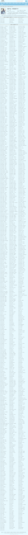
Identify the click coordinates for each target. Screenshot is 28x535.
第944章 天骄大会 (11, 424)
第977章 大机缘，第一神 (12, 438)
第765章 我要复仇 (20, 348)
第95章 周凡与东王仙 (11, 65)
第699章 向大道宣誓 (20, 320)
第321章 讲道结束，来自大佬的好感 (22, 160)
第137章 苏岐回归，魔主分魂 (12, 83)
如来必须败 (9, 15)
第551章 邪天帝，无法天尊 (12, 258)
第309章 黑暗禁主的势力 (21, 155)
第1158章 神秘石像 (20, 514)
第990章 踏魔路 (20, 443)
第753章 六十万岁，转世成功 (21, 343)
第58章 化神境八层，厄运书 (3, 50)
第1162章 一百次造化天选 (3, 517)
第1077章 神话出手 (20, 480)
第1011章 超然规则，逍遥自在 (21, 452)
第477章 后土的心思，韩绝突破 (21, 226)
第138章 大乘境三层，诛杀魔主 (21, 83)
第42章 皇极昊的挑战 (20, 42)
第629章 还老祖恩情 (11, 291)
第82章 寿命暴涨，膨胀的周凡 (3, 60)
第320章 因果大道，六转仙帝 (12, 160)
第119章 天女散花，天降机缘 (12, 75)
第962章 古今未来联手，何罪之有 (12, 432)
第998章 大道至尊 (11, 447)
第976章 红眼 (1, 438)
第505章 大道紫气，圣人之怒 (3, 239)
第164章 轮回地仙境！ (11, 94)
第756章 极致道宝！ (20, 344)
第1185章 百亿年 (11, 21)
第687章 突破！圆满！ (20, 315)
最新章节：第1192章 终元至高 (20, 11)
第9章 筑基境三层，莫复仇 (21, 28)
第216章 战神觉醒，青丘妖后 (21, 116)
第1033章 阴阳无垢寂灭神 (3, 462)
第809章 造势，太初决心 (12, 367)
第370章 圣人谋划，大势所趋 (3, 182)
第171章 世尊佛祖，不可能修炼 (21, 97)
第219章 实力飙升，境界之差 (21, 117)
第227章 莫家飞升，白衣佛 (12, 121)
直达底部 (25, 10)
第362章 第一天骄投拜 (11, 178)
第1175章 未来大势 (11, 522)
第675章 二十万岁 (20, 310)
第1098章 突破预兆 (20, 489)
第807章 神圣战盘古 (20, 366)
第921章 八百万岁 (20, 414)
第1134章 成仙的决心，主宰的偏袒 (22, 504)
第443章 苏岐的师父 (11, 212)
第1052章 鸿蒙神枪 (11, 470)
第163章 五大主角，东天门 (3, 94)
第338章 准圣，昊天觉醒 (12, 168)
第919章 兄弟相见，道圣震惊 (3, 414)
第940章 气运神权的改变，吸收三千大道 (4, 423)
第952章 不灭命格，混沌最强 (3, 428)
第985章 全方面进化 (2, 442)
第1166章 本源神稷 (11, 518)
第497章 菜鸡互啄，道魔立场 (12, 235)
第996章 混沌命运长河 (20, 446)
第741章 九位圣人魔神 (20, 338)
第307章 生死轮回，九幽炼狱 (3, 155)
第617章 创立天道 (11, 286)
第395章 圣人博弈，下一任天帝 (12, 192)
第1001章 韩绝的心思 (11, 448)
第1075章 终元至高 (2, 480)
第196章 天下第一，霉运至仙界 (3, 108)
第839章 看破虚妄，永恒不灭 (12, 380)
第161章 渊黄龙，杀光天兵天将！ (12, 93)
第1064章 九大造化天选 (11, 475)
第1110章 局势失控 (20, 494)
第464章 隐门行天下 (11, 221)
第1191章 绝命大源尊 (20, 528)
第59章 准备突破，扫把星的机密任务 (13, 50)
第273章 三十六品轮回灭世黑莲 (21, 140)
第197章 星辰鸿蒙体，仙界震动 (12, 108)
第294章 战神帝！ (20, 149)
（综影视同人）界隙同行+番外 (13, 532)
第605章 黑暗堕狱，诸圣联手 (12, 281)
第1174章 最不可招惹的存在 (3, 522)
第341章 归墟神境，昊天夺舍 (12, 169)
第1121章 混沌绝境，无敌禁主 (12, 499)
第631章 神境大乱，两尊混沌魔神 (3, 292)
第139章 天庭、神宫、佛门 (3, 84)
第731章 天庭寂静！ (11, 334)
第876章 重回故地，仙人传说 (21, 395)
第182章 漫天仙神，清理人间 (12, 102)
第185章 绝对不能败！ (11, 103)
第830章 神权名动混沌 (11, 376)
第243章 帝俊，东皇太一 (21, 127)
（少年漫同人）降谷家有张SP (7, 532)
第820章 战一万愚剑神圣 (3, 372)
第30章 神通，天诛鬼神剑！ (21, 37)
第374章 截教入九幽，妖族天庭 (12, 183)
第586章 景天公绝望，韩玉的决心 (3, 273)
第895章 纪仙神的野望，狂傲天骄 (3, 404)
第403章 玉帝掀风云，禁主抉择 (3, 196)
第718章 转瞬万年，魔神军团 (3, 329)
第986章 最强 (10, 442)
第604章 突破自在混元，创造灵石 (3, 281)
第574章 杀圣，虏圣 (2, 268)
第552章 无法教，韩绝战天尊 (21, 258)
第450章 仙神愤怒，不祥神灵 (21, 215)
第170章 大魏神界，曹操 (12, 97)
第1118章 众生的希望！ (11, 498)
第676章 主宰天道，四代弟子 (3, 311)
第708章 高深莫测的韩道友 (21, 324)
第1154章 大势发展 (11, 513)
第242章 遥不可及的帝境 (12, 127)
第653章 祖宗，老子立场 (12, 301)
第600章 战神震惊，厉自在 (21, 278)
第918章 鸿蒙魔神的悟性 (21, 413)
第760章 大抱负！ (2, 347)
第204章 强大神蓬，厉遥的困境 (21, 111)
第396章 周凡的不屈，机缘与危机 (21, 192)
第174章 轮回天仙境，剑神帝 (21, 98)
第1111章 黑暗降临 (2, 495)
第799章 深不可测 (2, 363)
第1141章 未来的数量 (2, 508)
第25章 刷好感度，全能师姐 (3, 36)
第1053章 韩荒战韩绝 (20, 470)
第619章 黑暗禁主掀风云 (3, 287)
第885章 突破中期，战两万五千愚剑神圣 (22, 399)
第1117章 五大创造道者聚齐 (3, 498)
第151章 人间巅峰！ (2, 89)
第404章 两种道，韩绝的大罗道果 (12, 196)
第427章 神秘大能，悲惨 (3, 206)
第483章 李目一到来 (20, 229)
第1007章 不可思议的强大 (12, 451)
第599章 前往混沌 (11, 278)
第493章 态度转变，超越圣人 (3, 234)
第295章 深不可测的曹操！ (3, 150)
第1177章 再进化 (2, 523)
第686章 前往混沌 (11, 315)
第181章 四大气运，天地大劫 (3, 102)
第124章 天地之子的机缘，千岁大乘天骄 (4, 78)
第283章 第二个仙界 (2, 145)
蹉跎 (16, 15)
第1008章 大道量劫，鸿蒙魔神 (21, 451)
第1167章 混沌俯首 (20, 518)
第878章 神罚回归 (11, 396)
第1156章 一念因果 (2, 514)
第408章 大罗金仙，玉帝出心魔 (21, 197)
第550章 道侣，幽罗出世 (3, 258)
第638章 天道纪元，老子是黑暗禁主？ (13, 295)
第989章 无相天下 (11, 443)
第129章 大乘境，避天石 (21, 79)
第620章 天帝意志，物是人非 (12, 287)
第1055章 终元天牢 (11, 471)
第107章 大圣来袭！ (11, 70)
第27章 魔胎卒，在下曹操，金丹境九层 (22, 36)
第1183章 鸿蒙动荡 (2, 22)
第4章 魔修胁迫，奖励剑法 (3, 27)
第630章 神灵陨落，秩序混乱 (21, 291)
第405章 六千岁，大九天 (21, 196)
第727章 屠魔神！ (2, 333)
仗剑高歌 (5, 15)
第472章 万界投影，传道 (3, 225)
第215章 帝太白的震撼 (11, 116)
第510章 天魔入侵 (20, 240)
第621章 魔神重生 (20, 287)
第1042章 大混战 (2, 466)
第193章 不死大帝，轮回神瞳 (3, 107)
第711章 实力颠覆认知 (20, 325)
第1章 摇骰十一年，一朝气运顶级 (3, 26)
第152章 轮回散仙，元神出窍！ (12, 89)
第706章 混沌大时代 (2, 324)
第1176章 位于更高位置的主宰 (21, 522)
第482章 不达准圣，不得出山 (12, 229)
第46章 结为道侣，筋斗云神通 (3, 45)
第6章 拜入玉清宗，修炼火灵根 (21, 27)
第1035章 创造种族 (20, 462)
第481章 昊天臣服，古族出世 (3, 229)
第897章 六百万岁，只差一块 (21, 404)
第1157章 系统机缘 (11, 514)
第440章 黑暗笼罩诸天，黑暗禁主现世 (13, 211)
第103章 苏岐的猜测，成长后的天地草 (4, 69)
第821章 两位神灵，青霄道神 (12, 372)
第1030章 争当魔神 (2, 461)
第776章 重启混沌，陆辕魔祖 (12, 353)
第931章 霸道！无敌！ (2, 419)
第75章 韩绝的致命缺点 (20, 56)
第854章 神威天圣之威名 (12, 386)
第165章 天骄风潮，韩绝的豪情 (21, 94)
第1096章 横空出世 (2, 489)
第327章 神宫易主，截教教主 (21, 163)
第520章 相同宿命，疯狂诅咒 (3, 245)
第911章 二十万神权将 (11, 410)
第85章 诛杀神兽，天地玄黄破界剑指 (4, 61)
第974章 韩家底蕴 (11, 437)
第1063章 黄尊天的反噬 (2, 475)
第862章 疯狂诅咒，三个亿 (3, 390)
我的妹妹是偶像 (20, 15)
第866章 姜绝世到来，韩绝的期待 (12, 391)
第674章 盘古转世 (11, 310)
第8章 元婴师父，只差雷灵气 (12, 28)
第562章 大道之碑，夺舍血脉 (3, 263)
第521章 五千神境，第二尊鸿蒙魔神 (13, 245)
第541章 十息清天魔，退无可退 (3, 254)
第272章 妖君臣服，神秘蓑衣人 (12, 140)
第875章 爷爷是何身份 (11, 395)
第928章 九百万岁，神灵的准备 (3, 418)
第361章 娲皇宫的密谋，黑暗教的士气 (4, 178)
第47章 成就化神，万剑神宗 (12, 45)
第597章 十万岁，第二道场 (21, 277)
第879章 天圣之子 (20, 396)
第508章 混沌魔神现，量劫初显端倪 (4, 240)
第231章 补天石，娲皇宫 (21, 122)
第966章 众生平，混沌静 (21, 433)
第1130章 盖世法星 (11, 503)
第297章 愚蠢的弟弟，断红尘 (21, 150)
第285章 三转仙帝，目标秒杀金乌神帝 (22, 145)
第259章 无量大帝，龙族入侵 (3, 135)
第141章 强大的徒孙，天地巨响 (21, 84)
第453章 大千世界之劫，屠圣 (21, 216)
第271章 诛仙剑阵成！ (2, 140)
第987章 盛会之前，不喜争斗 (21, 442)
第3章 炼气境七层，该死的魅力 (21, 26)
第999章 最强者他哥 (20, 447)
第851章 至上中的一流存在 (12, 385)
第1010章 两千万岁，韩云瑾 (12, 452)
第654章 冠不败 (20, 301)
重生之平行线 (11, 15)
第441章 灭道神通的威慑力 (21, 211)
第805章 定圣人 (2, 366)
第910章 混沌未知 (2, 410)
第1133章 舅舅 (10, 504)
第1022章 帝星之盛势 (11, 457)
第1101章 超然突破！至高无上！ (21, 490)
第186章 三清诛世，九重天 (21, 103)
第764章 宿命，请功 (11, 348)
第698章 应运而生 (11, 320)
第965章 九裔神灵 (11, 433)
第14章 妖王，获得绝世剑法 (12, 31)
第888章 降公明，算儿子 (21, 400)
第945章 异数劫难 (20, 424)
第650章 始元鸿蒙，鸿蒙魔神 (12, 300)
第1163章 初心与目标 (11, 517)
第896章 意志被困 (11, 404)
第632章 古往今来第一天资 (12, 292)
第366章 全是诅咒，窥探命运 (21, 179)
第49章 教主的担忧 (2, 46)
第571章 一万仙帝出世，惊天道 (3, 267)
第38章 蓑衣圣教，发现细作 (12, 41)
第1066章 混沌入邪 (2, 476)
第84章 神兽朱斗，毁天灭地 (21, 60)
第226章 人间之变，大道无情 (3, 121)
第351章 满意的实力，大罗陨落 (21, 173)
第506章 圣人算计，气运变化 (12, 239)
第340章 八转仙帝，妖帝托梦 (3, 169)
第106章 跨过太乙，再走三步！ (3, 70)
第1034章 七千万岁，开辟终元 (12, 462)
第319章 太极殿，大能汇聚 (3, 160)
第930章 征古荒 (20, 418)
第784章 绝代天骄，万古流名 (3, 357)
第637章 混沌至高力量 (2, 295)
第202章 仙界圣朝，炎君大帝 (3, 111)
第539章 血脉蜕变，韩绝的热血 (12, 253)
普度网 (1, 6)
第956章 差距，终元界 (11, 429)
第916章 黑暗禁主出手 (2, 413)
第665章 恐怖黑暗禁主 (11, 306)
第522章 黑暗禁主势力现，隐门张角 (22, 245)
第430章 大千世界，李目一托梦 (3, 207)
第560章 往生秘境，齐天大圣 (12, 262)
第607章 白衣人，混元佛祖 (3, 282)
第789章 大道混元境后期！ (21, 358)
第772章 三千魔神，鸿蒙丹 (3, 352)
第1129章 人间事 (2, 503)
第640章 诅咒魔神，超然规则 (3, 296)
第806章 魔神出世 (11, 366)
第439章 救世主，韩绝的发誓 (3, 211)
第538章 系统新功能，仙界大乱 (3, 253)
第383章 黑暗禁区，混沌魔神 (12, 187)
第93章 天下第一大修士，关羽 (21, 64)
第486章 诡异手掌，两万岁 (21, 230)
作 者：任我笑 (9, 10)
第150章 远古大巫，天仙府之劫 (21, 88)
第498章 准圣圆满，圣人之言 (21, 235)
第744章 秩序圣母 (20, 339)
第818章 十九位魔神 (11, 371)
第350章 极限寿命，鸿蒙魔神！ (12, 173)
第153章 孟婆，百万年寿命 (21, 89)
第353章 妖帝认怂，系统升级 (12, 174)
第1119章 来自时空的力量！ (21, 498)
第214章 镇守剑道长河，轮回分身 (3, 116)
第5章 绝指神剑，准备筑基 (12, 27)
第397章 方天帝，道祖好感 (3, 193)
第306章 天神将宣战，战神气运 (21, 154)
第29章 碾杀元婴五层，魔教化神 (12, 37)
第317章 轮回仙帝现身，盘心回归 (12, 159)
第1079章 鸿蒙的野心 (11, 481)
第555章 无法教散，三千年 (21, 259)
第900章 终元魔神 (20, 405)
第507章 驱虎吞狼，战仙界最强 (21, 239)
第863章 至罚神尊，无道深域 (12, 390)
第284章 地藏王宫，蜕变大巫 (12, 145)
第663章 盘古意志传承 (20, 305)
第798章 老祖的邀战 (20, 362)
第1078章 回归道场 (2, 481)
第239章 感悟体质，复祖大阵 (12, 126)
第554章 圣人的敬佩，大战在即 (12, 259)
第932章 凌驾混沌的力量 (12, 419)
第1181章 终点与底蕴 (20, 22)
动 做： (18, 10)
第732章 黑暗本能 (20, 334)
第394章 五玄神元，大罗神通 (3, 192)
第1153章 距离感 (2, 513)
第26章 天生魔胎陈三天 (11, 36)
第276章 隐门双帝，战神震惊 (21, 141)
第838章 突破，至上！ (2, 380)
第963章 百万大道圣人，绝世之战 (21, 432)
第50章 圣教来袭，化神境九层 (12, 46)
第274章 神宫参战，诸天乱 (3, 141)
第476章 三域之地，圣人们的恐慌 (12, 226)
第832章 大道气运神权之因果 (3, 377)
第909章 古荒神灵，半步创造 (21, 409)
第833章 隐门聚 (11, 377)
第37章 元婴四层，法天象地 (3, 41)
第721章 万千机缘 (2, 330)
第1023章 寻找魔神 (20, 457)
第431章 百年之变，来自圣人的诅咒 (13, 207)
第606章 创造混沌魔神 (20, 281)
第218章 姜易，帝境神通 (12, 117)
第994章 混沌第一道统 (2, 446)
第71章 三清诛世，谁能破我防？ (12, 55)
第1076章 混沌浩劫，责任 (12, 480)
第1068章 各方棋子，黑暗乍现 (21, 476)
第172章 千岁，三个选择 (3, 98)
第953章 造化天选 (11, 428)
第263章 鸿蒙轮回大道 (11, 136)
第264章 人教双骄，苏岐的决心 (21, 136)
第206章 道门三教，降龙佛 (12, 112)
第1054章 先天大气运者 (2, 471)
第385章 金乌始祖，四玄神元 (3, 188)
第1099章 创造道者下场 (2, 490)
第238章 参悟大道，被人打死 (3, 126)
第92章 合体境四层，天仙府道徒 (12, 64)
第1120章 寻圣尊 (2, 499)
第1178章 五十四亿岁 (11, 523)
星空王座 (7, 15)
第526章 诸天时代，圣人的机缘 (3, 248)
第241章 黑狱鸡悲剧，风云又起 (3, 127)
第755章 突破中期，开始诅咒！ (12, 344)
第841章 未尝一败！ (2, 381)
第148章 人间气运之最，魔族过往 (3, 88)
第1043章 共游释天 (11, 466)
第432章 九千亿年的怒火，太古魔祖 (22, 207)
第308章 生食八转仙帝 (11, 155)
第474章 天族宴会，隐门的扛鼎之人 (22, 225)
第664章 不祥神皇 (2, 306)
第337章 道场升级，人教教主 (3, 168)
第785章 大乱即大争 (11, 357)
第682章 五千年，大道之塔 (3, 314)
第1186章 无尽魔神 (2, 21)
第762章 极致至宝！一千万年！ (21, 347)
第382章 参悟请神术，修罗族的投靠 (4, 187)
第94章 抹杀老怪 (2, 65)
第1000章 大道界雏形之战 (3, 448)
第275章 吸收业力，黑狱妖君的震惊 (13, 141)
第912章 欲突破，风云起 (21, 410)
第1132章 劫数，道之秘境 (3, 504)
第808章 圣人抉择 (2, 367)
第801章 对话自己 (20, 363)
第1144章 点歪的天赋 (2, 509)
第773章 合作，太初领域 (12, 352)
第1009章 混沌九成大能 (2, 452)
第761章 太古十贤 (11, 347)
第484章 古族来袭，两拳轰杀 (3, 230)
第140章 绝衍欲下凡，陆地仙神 (12, 84)
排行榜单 (2, 4)
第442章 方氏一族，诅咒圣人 (3, 212)
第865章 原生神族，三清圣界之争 (3, 391)
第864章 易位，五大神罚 (21, 390)
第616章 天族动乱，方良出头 (3, 286)
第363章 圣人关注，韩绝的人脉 (21, 178)
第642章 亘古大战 (20, 296)
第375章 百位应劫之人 (20, 183)
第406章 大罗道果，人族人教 (3, 197)
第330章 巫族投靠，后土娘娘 (21, 164)
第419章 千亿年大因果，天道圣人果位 (13, 202)
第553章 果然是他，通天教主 (3, 259)
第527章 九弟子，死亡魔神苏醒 (12, 248)
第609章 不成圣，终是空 (21, 282)
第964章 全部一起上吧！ (3, 433)
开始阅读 (21, 10)
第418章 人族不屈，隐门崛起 (3, 202)
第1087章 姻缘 (1, 485)
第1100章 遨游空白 (11, 490)
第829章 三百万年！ (2, 376)
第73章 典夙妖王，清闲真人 (3, 56)
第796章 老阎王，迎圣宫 (3, 362)
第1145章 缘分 (10, 509)
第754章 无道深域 (2, 344)
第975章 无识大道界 (20, 437)
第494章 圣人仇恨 (11, 234)
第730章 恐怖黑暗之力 (2, 334)
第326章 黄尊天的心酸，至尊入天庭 (13, 163)
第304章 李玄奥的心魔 (2, 154)
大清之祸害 (14, 15)
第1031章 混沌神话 (11, 461)
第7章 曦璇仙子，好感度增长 (3, 28)
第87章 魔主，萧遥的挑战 (21, 61)
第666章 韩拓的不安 (20, 306)
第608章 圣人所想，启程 (12, 282)
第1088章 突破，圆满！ (11, 485)
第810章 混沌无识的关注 (21, 367)
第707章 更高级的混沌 (11, 324)
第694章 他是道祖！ (2, 319)
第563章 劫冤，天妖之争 (12, 263)
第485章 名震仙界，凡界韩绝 (12, 230)
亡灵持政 (18, 15)
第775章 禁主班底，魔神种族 (3, 353)
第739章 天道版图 (2, 338)
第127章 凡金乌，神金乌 (3, 79)
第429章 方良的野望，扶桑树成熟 (21, 206)
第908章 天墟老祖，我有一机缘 (12, 409)
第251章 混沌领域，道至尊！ (12, 131)
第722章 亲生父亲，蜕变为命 (12, 330)
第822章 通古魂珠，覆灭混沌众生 (21, 372)
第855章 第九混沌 (20, 386)
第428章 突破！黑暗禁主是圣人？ (12, 206)
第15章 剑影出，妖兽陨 (20, 31)
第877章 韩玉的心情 (2, 396)
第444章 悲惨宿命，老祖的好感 (21, 212)
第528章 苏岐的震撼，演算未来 (21, 248)
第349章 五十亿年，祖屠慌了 (3, 173)
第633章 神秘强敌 (20, 292)
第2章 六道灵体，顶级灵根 (12, 26)
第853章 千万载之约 (2, 386)
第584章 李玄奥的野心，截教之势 (12, 272)
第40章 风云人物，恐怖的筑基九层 (4, 42)
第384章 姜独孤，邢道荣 (21, 187)
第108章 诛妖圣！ (20, 70)
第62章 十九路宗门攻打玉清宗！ (12, 51)
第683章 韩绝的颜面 (11, 314)
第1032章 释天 (19, 461)
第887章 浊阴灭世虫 (11, 400)
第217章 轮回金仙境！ (2, 117)
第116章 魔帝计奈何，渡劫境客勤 (12, 74)
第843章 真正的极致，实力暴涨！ (21, 381)
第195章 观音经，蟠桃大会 (21, 107)
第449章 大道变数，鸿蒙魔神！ (12, 215)
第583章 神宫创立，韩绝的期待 (3, 272)
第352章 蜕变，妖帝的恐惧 (3, 174)
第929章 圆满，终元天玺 (12, 418)
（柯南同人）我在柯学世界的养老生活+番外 (21, 532)
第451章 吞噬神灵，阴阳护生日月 (3, 216)
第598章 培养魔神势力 (2, 278)
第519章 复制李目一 (20, 244)
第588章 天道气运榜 (20, 273)
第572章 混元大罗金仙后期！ (12, 267)
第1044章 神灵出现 (20, 466)
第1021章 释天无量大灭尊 (3, 457)
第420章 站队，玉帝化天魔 (21, 202)
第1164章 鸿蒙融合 (20, 517)
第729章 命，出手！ (20, 333)
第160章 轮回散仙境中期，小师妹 (3, 93)
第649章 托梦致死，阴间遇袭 (3, 300)
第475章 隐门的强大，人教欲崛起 (3, 226)
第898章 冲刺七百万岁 (2, 405)
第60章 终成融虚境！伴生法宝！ (21, 50)
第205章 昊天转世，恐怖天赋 (3, 112)
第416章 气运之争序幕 (11, 201)
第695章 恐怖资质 (11, 319)
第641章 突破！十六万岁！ (12, 296)
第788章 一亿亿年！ (11, 358)
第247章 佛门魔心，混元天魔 (3, 130)
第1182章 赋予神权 (11, 22)
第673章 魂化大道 (2, 310)
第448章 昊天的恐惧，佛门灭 (3, 215)
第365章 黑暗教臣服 (11, 179)
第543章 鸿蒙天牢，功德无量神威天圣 (22, 254)
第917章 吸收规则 (11, 413)
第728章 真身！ (11, 333)
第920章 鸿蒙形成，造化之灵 (12, 414)
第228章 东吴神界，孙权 (21, 121)
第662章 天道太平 (11, 305)
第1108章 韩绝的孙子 (2, 494)
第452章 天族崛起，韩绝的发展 (12, 216)
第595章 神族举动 (2, 277)
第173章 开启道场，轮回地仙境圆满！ (13, 98)
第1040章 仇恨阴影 (11, 465)
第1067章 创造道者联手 (11, 476)
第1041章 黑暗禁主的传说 (21, 465)
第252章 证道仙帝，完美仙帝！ (21, 131)
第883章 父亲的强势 (2, 399)
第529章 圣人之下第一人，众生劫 (3, 249)
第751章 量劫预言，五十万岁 (3, 343)
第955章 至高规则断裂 (2, 429)
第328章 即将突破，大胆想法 (3, 164)
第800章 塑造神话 (11, 363)
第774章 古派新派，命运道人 (21, 352)
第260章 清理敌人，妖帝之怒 (12, 135)
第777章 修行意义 (20, 353)
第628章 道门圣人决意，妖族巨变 (3, 291)
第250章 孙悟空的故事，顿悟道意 (3, 131)
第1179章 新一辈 (20, 523)
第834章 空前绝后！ (20, 377)
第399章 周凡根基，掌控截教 (21, 193)
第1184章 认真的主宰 (20, 21)
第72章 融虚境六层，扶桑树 (21, 55)
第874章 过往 (1, 395)
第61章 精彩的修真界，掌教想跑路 (4, 51)
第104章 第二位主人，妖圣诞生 (12, 69)
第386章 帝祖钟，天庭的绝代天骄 (12, 188)
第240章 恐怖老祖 (20, 126)
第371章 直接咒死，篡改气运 (12, 182)
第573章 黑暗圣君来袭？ (21, 267)
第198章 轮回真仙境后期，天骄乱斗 (22, 108)
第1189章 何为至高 (2, 528)
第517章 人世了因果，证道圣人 (3, 244)
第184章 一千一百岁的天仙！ (3, 103)
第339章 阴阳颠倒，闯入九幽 (21, 168)
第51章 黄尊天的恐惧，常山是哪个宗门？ (22, 46)
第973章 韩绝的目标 (2, 437)
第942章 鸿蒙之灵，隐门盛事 (21, 423)
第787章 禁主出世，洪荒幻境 (3, 358)
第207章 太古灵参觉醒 (20, 112)
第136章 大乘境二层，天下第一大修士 (4, 83)
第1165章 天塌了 (2, 518)
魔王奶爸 (23, 15)
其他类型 (3, 6)
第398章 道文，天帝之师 (12, 193)
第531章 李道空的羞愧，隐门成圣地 (22, 249)
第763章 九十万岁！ (2, 348)
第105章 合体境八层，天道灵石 (21, 69)
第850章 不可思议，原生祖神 (3, 385)
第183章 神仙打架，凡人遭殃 (21, 102)
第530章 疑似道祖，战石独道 (12, 249)
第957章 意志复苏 (20, 429)
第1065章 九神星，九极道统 (21, 475)
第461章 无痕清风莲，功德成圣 (12, 220)
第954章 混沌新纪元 (20, 428)
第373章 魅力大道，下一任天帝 (3, 183)
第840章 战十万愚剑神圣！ (21, 380)
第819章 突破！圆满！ (20, 371)
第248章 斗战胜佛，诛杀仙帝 (12, 130)
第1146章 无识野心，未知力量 (21, 509)
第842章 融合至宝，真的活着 (12, 381)
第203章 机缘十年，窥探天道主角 (12, 111)
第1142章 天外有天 (11, 508)
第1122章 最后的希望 (20, 499)
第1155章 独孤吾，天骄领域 (21, 513)
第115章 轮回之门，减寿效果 (3, 74)
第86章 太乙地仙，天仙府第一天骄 (13, 61)
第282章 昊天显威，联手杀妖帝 (21, 144)
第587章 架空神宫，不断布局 (12, 273)
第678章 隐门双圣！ (20, 311)
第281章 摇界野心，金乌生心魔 (12, 144)
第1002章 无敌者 (20, 448)
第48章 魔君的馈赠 (20, 45)
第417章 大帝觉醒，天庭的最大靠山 (22, 201)
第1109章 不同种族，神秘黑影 (12, 494)
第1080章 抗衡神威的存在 (21, 481)
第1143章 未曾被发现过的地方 (21, 508)
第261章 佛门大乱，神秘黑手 (21, 135)
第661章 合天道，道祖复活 (3, 305)
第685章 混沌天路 (2, 315)
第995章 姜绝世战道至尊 (12, 446)
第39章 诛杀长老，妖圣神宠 (21, 41)
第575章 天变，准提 (11, 268)
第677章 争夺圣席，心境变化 (12, 311)
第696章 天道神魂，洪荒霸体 (21, 319)
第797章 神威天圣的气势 (12, 362)
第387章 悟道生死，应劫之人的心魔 (22, 188)
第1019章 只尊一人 (11, 456)
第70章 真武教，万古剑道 (3, 55)
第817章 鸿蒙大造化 (2, 371)
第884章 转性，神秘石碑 (12, 399)
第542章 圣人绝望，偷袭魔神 (12, 254)
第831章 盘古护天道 (20, 376)
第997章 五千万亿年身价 (3, 447)
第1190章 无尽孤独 (11, 528)
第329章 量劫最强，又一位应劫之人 (13, 164)
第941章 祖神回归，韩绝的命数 (12, 423)
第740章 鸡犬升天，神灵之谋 (12, 338)
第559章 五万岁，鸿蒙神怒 (3, 262)
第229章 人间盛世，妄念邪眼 (3, 122)
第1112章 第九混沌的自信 (12, 495)
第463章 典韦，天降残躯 (3, 221)
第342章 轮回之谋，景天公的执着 (21, 169)
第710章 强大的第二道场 (12, 325)
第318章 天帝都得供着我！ (21, 159)
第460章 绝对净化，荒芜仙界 (3, 220)
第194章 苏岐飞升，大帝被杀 (12, 107)
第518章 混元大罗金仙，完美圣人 (12, 244)
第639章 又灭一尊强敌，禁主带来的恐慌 (22, 295)
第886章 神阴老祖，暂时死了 (3, 400)
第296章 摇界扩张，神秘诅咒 (12, 150)
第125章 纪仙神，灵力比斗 (12, 78)
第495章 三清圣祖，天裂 (21, 234)
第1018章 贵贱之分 (2, 456)
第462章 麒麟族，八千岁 (21, 220)
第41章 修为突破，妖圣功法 (12, 42)
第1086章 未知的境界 (20, 484)
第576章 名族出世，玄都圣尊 (21, 268)
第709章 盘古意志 (2, 325)
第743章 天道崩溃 (11, 339)
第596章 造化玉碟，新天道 (12, 277)
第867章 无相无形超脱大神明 (21, 391)
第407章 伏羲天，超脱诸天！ (12, 197)
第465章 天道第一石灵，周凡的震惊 (22, 221)
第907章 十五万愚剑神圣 (3, 409)
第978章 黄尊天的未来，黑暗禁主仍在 (22, 438)
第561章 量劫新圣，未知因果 (21, 262)
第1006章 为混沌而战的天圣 (3, 451)
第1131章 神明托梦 (20, 503)
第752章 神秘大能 (11, 343)
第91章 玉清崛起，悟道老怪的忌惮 (4, 64)
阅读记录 (26, 4)
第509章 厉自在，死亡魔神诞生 (12, 240)
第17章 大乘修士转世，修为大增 (12, 32)
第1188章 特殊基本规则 (20, 527)
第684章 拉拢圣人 (20, 314)
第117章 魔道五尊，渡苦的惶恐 (21, 74)
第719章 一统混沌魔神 (11, 329)
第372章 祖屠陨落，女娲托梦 (21, 182)
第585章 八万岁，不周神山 (21, 272)
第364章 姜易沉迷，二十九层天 (3, 179)
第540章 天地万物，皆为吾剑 (21, 253)
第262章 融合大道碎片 (2, 136)
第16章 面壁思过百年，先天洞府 (3, 32)
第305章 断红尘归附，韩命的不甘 (12, 154)
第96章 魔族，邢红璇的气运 (21, 65)
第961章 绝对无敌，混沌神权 (3, 432)
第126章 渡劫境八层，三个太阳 (21, 78)
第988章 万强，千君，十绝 (3, 443)
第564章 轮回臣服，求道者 (21, 263)
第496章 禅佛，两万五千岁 (3, 235)
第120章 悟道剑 (20, 75)
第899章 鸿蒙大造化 (11, 405)
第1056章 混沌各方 (20, 471)
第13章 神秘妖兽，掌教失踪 (3, 31)
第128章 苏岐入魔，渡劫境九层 (12, 79)
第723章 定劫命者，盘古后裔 (21, 330)
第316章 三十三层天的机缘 (3, 159)
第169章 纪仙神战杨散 (2, 97)
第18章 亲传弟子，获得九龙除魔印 (22, 32)
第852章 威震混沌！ (20, 385)
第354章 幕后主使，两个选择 (21, 174)
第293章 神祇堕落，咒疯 (12, 149)
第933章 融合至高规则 (20, 419)
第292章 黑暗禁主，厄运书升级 (3, 149)
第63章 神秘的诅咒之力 (20, 51)
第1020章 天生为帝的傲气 (21, 456)
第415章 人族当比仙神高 (3, 201)
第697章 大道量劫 (2, 320)
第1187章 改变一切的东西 (12, 527)
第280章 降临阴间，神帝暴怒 (3, 144)
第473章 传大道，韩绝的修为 (12, 225)
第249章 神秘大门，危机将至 (21, 130)
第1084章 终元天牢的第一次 (3, 484)
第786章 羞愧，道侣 (20, 357)
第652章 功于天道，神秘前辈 (3, 301)
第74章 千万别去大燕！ (11, 56)
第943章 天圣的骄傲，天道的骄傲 (3, 424)
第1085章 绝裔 (10, 484)
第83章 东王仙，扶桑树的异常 (12, 60)
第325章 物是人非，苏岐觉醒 (3, 163)
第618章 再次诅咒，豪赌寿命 (21, 286)
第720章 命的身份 (20, 329)
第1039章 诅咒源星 (2, 465)
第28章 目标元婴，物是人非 (3, 37)
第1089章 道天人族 (20, 485)
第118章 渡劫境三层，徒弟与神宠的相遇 (4, 75)
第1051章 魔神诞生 (2, 470)
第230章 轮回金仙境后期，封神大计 (13, 122)
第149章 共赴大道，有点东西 (12, 88)
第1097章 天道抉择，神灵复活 (12, 489)
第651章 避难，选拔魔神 (21, 300)
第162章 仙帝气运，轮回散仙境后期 (22, 93)
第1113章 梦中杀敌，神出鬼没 (21, 495)
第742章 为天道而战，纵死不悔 (3, 339)
